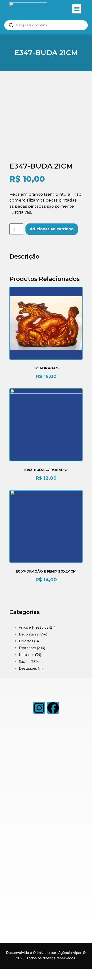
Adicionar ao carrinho (52, 229)
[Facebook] (53, 708)
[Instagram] (39, 708)
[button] (76, 8)
